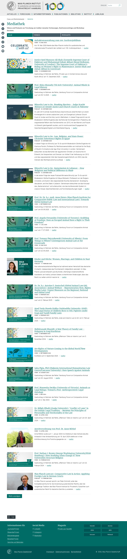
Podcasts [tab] (66, 35)
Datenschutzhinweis (63, 552)
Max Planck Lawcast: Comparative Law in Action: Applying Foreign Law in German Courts (62, 475)
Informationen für (16, 525)
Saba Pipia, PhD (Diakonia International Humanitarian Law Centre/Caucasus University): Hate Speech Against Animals (62, 369)
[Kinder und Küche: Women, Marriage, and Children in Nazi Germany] (20, 266)
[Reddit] (2, 33)
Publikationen (61, 14)
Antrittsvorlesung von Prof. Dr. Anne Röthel (55, 429)
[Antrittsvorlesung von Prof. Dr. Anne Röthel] (20, 437)
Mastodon (38, 536)
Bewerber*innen (12, 539)
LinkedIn (37, 529)
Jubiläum (99, 14)
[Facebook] (2, 24)
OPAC (92, 530)
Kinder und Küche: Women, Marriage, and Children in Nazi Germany (62, 260)
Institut (88, 14)
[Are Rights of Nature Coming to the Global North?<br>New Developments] (20, 355)
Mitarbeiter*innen (42, 14)
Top (12, 517)
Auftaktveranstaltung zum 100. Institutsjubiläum (57, 40)
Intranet (92, 534)
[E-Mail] (2, 46)
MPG (110, 530)
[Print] (2, 50)
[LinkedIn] (2, 28)
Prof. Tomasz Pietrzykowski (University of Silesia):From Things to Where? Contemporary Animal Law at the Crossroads (61, 240)
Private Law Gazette (65, 529)
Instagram (38, 532)
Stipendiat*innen (13, 532)
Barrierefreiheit (76, 552)
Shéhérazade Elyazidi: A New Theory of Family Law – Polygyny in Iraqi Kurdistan (59, 330)
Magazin (62, 525)
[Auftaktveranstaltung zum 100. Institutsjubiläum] (20, 46)
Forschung (25, 14)
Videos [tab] (37, 35)
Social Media (38, 525)
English (103, 5)
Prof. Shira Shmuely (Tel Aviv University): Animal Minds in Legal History (62, 86)
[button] (14, 496)
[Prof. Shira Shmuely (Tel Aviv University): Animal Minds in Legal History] (20, 91)
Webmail (110, 534)
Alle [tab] (10, 35)
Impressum (50, 552)
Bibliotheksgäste (13, 536)
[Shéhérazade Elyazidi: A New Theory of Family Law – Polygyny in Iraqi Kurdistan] (20, 335)
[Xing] (2, 42)
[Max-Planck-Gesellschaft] (10, 551)
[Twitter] (2, 37)
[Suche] (119, 5)
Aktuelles (12, 14)
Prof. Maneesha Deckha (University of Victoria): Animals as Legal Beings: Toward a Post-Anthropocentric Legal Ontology (62, 389)
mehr (86, 48)
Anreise (110, 526)
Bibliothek (76, 14)
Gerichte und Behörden (15, 542)
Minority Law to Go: (61, 105)
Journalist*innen (13, 529)
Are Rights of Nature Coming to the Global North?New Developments (59, 349)
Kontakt (92, 526)
